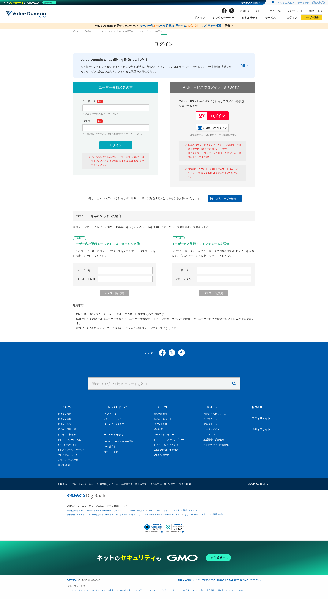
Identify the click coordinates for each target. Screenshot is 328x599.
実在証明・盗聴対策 (75, 515)
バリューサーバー (113, 418)
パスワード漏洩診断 (135, 511)
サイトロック (111, 451)
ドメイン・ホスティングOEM (169, 439)
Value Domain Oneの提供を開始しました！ (114, 60)
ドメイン (200, 17)
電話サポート (210, 424)
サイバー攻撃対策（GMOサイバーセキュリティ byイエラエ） (114, 515)
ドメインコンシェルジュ (166, 444)
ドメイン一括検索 (67, 434)
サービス (270, 17)
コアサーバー (111, 413)
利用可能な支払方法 (107, 484)
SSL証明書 (110, 446)
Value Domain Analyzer (166, 449)
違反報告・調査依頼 (213, 439)
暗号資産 (210, 590)
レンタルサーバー (223, 17)
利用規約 (62, 484)
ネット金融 (198, 590)
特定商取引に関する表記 (134, 484)
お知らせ (244, 10)
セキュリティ (250, 17)
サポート (259, 10)
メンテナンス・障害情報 (216, 444)
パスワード (92, 121)
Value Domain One (129, 161)
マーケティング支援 (158, 590)
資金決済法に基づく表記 (162, 484)
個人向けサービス (225, 590)
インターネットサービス (77, 590)
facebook (224, 10)
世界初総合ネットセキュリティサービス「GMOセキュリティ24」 (95, 511)
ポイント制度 (160, 424)
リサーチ (174, 590)
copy (181, 352)
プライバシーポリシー (82, 484)
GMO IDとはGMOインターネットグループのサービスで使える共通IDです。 (121, 314)
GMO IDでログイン (212, 128)
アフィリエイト (261, 418)
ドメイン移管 (64, 424)
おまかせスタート (163, 418)
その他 (240, 590)
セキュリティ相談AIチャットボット (187, 510)
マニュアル (275, 10)
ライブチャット (295, 10)
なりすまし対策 (191, 515)
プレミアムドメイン (68, 454)
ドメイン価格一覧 (67, 429)
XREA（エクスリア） (115, 424)
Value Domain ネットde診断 (119, 441)
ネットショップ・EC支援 (103, 590)
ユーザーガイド (211, 429)
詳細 (242, 65)
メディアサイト (261, 429)
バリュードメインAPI (164, 434)
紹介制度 (158, 429)
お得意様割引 (160, 413)
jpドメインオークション (70, 439)
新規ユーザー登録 (226, 198)
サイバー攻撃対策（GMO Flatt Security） (163, 515)
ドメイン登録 (64, 418)
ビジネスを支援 (124, 590)
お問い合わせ (315, 10)
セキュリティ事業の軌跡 (212, 514)
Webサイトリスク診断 (158, 511)
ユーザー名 (92, 101)
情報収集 (185, 590)
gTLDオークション (67, 444)
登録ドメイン (183, 279)
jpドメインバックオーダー (71, 449)
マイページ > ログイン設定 (218, 153)
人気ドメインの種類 (68, 459)
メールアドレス (86, 279)
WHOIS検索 (64, 464)
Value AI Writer (161, 454)
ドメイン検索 (64, 413)
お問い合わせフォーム (214, 413)
